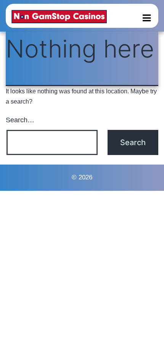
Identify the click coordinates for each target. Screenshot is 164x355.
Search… (20, 120)
